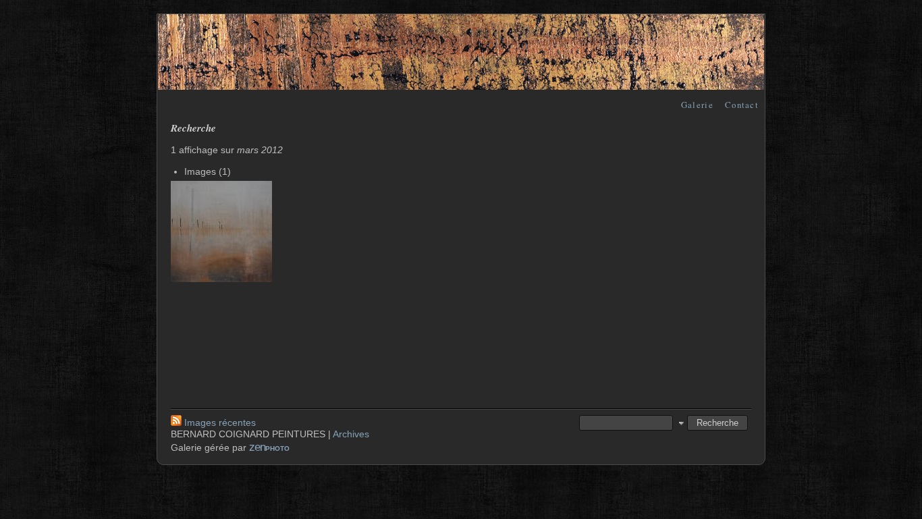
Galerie (697, 105)
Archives (351, 434)
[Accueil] (461, 86)
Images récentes (220, 422)
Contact (742, 105)
